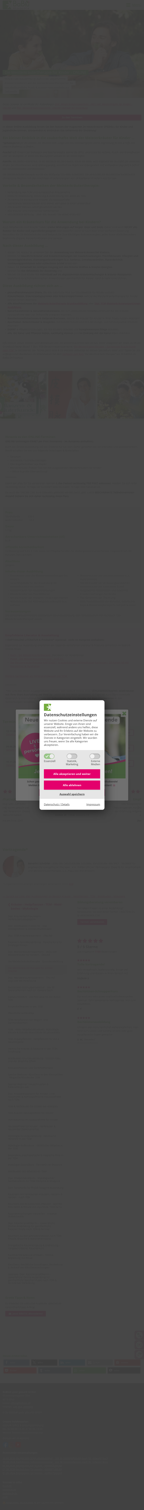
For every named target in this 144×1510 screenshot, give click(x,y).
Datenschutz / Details (57, 804)
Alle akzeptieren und (72, 774)
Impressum (93, 804)
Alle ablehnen (72, 785)
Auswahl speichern (72, 794)
